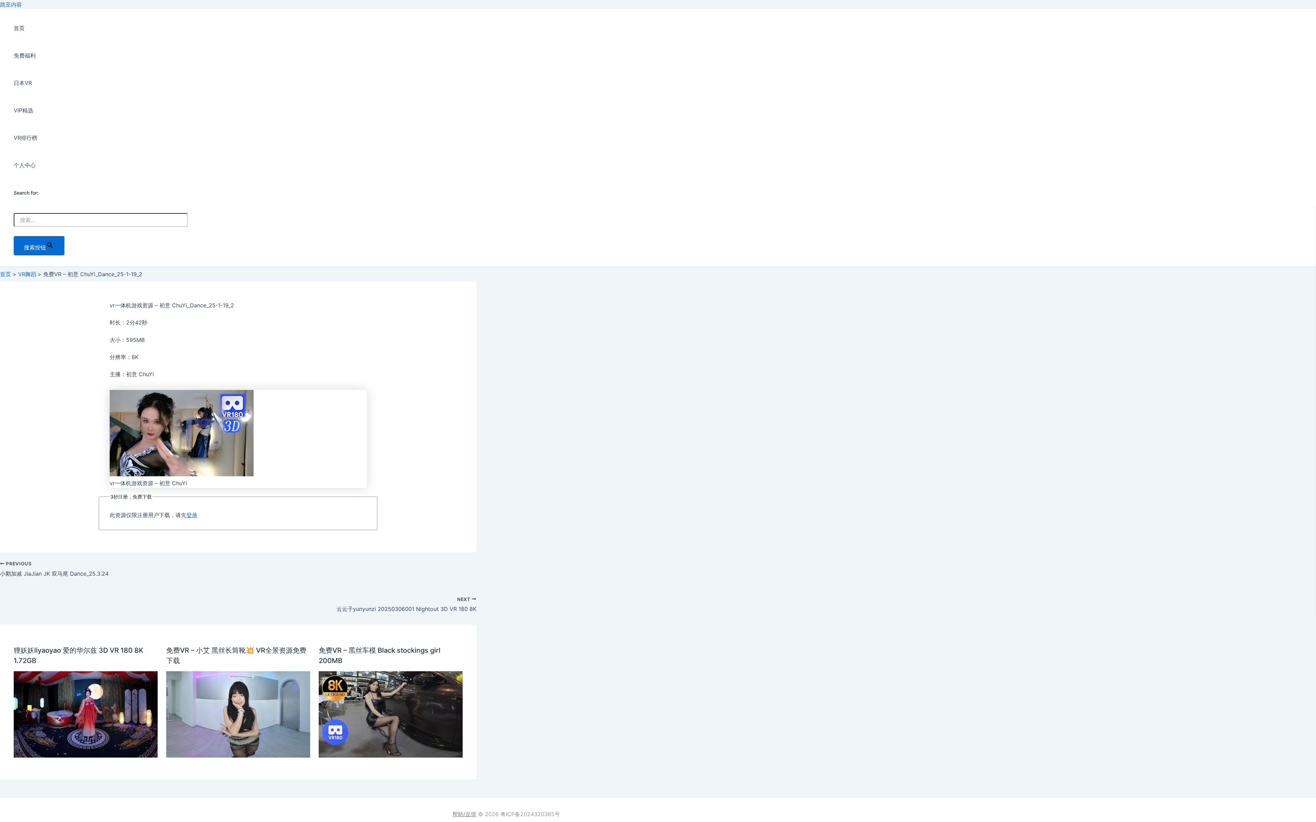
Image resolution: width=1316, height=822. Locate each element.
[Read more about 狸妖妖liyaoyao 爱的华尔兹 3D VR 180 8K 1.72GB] (86, 755)
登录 (191, 515)
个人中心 (25, 165)
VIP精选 (23, 110)
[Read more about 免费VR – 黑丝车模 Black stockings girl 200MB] (391, 755)
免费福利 (25, 55)
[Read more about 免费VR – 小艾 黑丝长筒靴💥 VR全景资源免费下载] (238, 755)
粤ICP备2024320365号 (530, 814)
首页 (19, 28)
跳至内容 (11, 4)
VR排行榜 (25, 137)
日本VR (23, 82)
